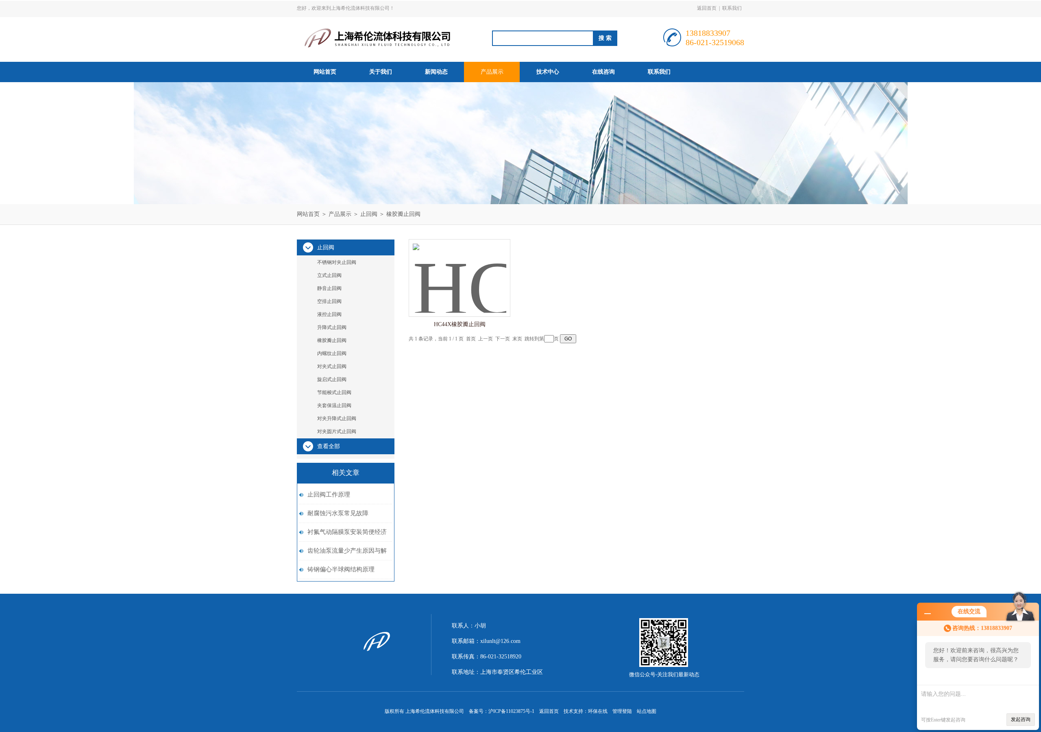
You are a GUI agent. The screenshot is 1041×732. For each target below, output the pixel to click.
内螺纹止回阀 (331, 353)
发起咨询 (1020, 719)
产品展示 (492, 72)
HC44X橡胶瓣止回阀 (460, 324)
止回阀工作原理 (328, 494)
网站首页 (325, 72)
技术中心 (547, 72)
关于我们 (380, 72)
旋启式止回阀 (331, 379)
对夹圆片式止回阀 (336, 431)
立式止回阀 (329, 275)
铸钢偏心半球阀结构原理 (341, 569)
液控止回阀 (329, 314)
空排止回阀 (329, 301)
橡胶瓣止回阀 (403, 214)
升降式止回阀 (331, 327)
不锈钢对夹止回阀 (336, 262)
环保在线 (598, 711)
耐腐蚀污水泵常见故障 (337, 513)
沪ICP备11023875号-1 (511, 711)
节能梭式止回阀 (334, 392)
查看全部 (328, 446)
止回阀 (368, 214)
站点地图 (646, 711)
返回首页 (707, 8)
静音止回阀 (329, 288)
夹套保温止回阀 (334, 405)
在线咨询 (603, 72)
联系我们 (732, 8)
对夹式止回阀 (331, 366)
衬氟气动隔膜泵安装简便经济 (347, 532)
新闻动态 (436, 72)
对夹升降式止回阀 (336, 418)
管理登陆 (622, 711)
